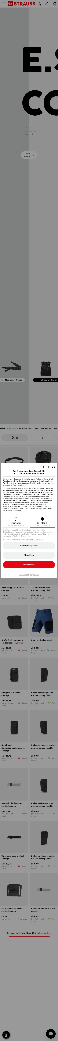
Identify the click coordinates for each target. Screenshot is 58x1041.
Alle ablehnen (29, 555)
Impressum (34, 575)
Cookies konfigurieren (28, 546)
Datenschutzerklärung (34, 540)
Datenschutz (24, 575)
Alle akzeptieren (29, 565)
